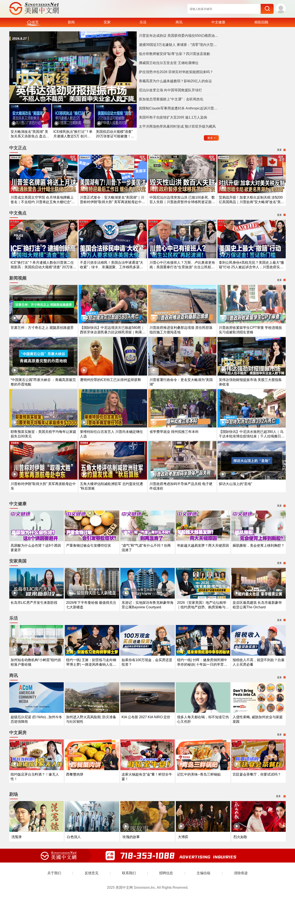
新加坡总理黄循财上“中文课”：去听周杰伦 (171, 99)
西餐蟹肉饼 (74, 774)
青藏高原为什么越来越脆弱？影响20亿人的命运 (175, 81)
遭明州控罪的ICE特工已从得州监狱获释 (110, 380)
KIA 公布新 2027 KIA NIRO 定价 (146, 717)
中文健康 (218, 22)
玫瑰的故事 (131, 837)
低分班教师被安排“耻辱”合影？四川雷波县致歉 (174, 54)
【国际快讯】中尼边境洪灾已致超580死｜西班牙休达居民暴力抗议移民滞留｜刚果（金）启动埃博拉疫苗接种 (112, 332)
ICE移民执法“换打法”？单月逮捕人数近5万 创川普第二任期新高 (72, 136)
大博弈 (183, 837)
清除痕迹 (241, 873)
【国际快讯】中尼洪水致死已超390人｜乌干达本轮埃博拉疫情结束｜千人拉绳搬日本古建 (251, 436)
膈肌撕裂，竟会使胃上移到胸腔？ (258, 545)
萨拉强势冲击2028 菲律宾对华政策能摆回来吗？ (176, 72)
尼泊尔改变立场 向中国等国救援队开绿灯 (170, 90)
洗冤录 (16, 837)
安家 (107, 22)
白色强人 (74, 837)
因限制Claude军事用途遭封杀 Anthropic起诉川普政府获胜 (179, 108)
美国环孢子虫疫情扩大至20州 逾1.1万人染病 (173, 117)
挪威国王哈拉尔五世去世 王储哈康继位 (168, 63)
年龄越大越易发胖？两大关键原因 (203, 545)
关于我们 (54, 873)
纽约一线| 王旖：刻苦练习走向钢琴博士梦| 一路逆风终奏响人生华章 (91, 664)
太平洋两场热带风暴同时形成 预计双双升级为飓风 (177, 126)
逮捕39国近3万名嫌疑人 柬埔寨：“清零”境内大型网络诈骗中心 (179, 45)
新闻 (71, 22)
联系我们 (129, 873)
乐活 (143, 22)
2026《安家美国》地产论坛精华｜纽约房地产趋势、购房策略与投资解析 (203, 607)
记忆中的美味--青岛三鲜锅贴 (199, 774)
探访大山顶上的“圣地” (235, 484)
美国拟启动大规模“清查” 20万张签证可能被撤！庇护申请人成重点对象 (115, 136)
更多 (211, 138)
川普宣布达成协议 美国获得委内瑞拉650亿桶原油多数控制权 (179, 35)
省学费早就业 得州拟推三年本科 (174, 432)
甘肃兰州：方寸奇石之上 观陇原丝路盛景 (42, 327)
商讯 (179, 22)
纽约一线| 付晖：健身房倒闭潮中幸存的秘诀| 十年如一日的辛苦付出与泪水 (202, 664)
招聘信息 (166, 873)
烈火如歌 (240, 837)
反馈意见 (91, 873)
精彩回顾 (261, 22)
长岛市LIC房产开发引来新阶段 (34, 602)
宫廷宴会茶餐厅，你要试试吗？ (257, 774)
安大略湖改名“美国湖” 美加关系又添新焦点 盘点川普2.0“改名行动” (30, 136)
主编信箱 (203, 873)
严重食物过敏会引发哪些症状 (88, 545)
